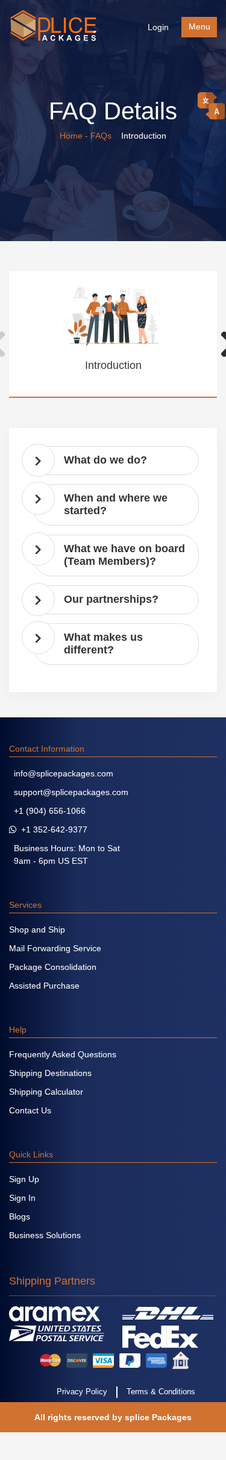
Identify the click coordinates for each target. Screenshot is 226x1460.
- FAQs (99, 135)
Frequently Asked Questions (62, 1054)
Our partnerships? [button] (111, 599)
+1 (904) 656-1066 (47, 811)
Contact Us (30, 1110)
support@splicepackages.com (68, 792)
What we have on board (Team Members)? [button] (124, 555)
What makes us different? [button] (103, 643)
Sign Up (24, 1179)
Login (158, 27)
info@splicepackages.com (61, 773)
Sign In (22, 1198)
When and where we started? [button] (116, 504)
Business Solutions (45, 1235)
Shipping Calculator (46, 1092)
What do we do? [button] (105, 460)
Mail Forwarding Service (55, 948)
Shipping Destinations (50, 1073)
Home (71, 135)
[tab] (116, 460)
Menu (199, 26)
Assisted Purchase (44, 985)
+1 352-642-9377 (51, 829)
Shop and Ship (37, 929)
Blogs (19, 1216)
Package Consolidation (52, 967)
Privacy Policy (82, 1392)
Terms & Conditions (161, 1392)
